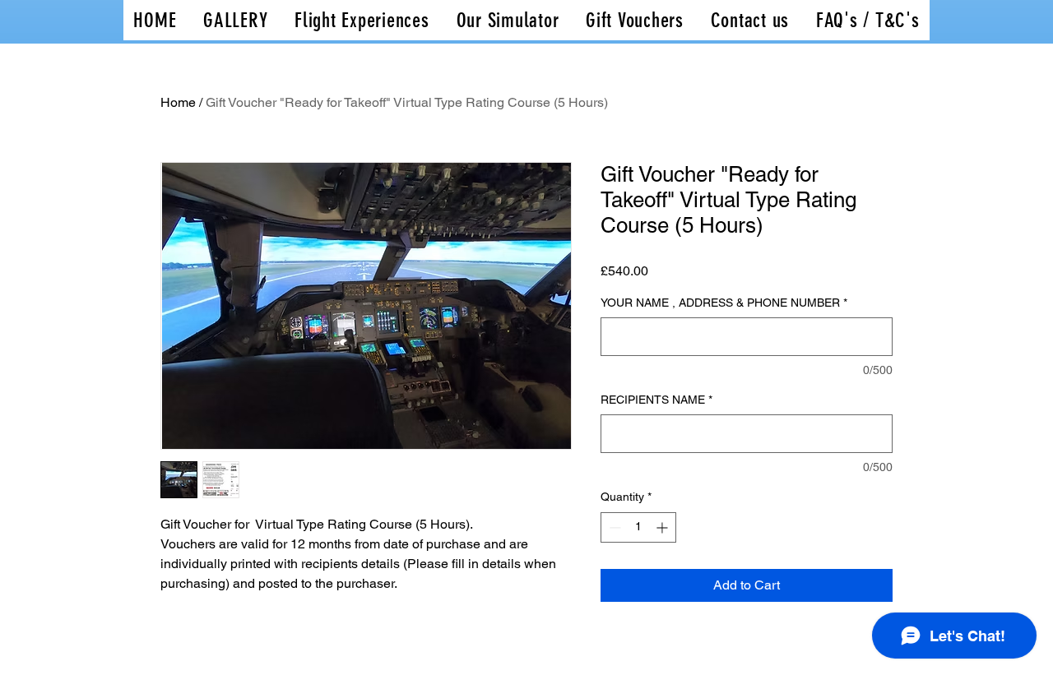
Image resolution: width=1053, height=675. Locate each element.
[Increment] (663, 527)
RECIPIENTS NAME (656, 399)
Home (178, 102)
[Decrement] (613, 527)
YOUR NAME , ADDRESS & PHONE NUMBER (724, 302)
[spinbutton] (638, 527)
